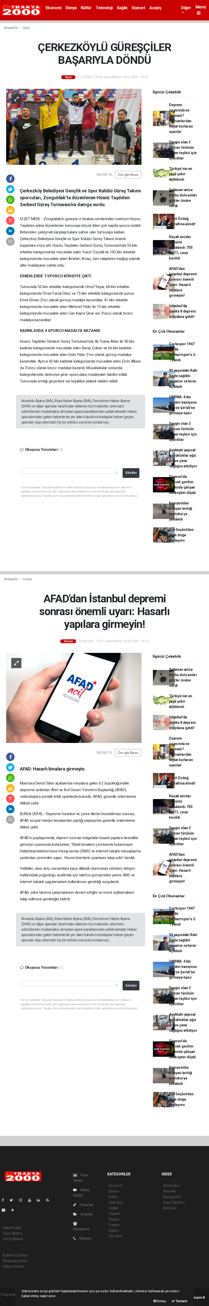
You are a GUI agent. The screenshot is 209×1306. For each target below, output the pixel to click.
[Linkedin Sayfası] (40, 1200)
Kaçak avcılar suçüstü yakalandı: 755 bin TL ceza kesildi (180, 247)
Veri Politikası (13, 1239)
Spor (26, 28)
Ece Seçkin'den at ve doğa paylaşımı (181, 535)
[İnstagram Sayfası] (22, 1200)
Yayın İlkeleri (12, 1233)
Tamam (181, 1301)
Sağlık (122, 7)
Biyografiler (172, 1197)
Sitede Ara (171, 1186)
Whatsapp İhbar (15, 1261)
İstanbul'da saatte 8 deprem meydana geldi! (182, 311)
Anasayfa (11, 28)
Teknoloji (104, 7)
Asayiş (155, 7)
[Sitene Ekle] (14, 1210)
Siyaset (138, 7)
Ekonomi (53, 7)
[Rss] (49, 1200)
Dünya (71, 7)
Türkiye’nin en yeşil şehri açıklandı (180, 174)
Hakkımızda (12, 1228)
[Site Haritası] (5, 1210)
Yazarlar (86, 1205)
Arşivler (86, 1214)
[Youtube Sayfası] (31, 1200)
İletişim (85, 1238)
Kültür (86, 7)
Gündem (115, 1236)
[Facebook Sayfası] (5, 1200)
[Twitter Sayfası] (13, 1200)
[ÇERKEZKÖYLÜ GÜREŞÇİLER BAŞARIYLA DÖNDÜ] (73, 126)
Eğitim (114, 1230)
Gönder (131, 473)
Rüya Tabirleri (173, 1202)
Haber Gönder (13, 1266)
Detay (161, 1301)
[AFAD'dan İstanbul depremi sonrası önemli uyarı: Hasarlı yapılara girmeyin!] (73, 697)
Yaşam (114, 1225)
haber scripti (9, 1300)
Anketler (169, 1191)
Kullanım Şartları (15, 1255)
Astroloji (169, 1208)
